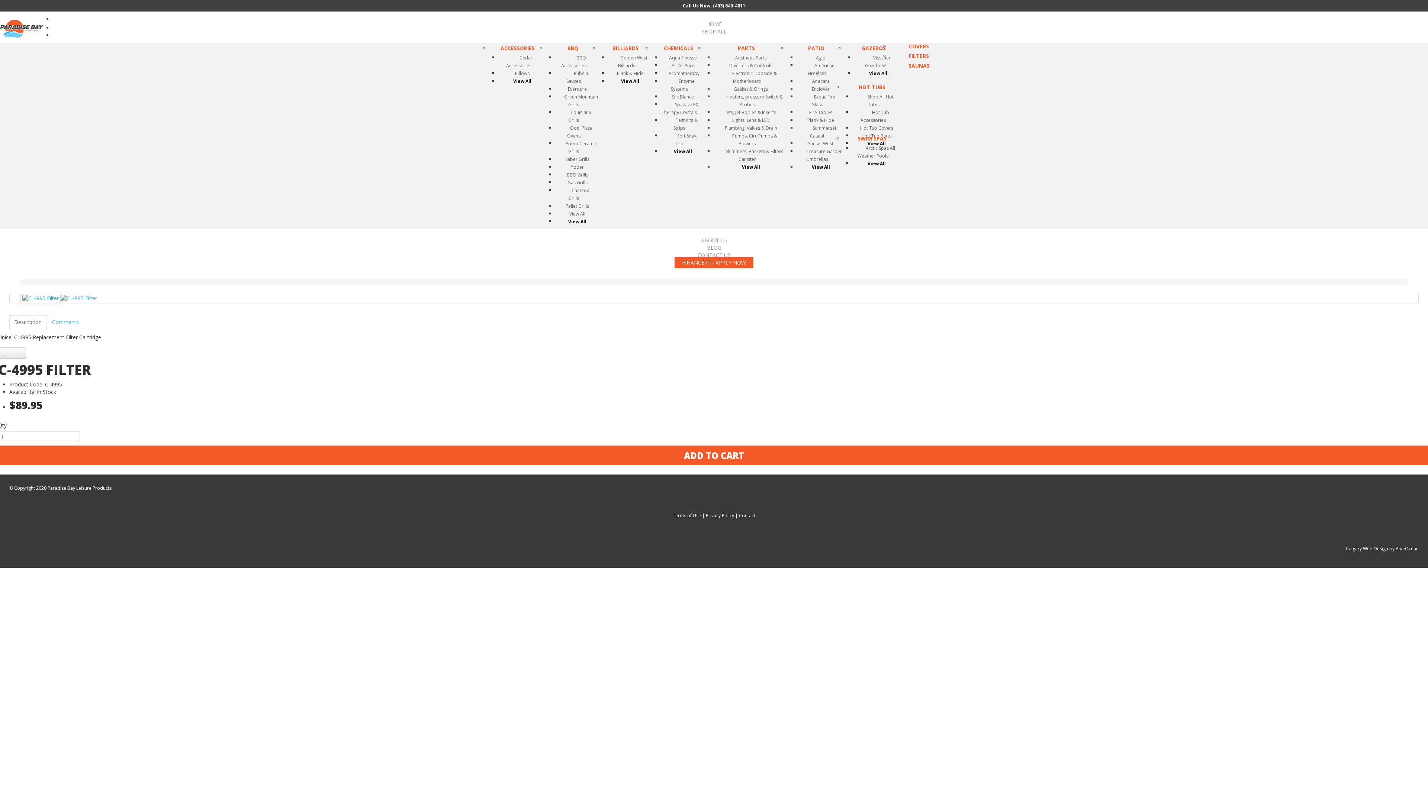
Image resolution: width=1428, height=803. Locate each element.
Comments (65, 322)
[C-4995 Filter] (40, 298)
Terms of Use (687, 515)
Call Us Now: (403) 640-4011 (714, 6)
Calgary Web (1359, 548)
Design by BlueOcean (1396, 548)
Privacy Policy (720, 515)
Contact (747, 515)
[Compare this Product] (18, 353)
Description (28, 322)
